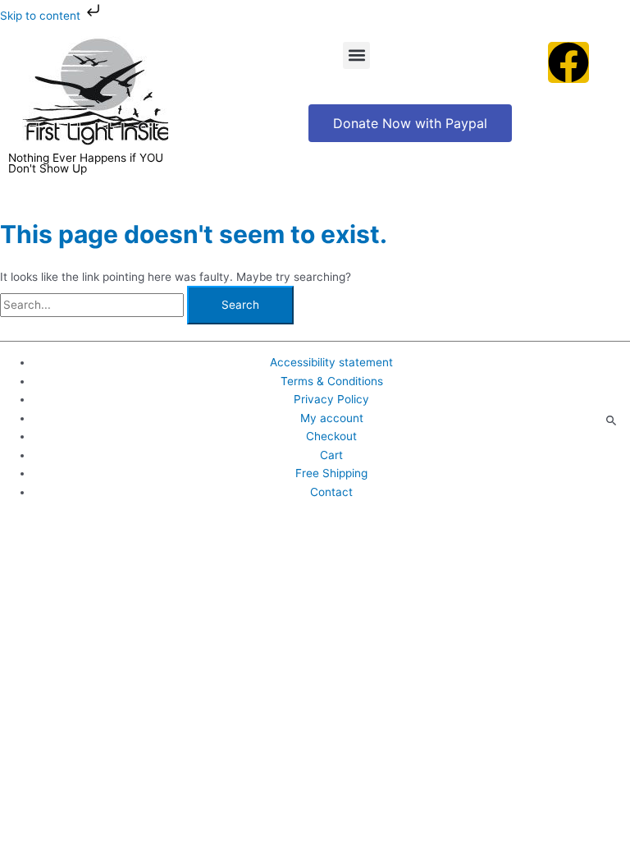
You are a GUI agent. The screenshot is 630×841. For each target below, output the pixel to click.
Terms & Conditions (332, 381)
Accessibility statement (331, 362)
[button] (356, 55)
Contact (331, 492)
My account (331, 418)
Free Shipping (331, 473)
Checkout (331, 436)
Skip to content (42, 15)
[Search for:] (93, 304)
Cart (331, 455)
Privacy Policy (331, 399)
